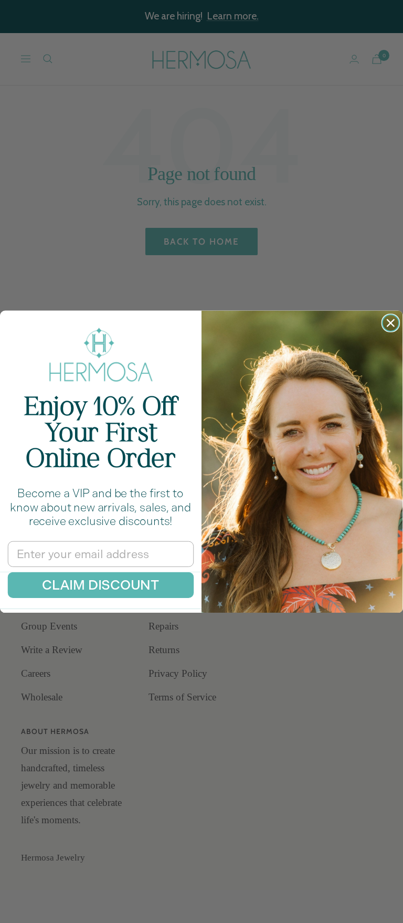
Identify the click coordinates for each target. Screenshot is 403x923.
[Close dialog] (391, 322)
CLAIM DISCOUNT (101, 585)
